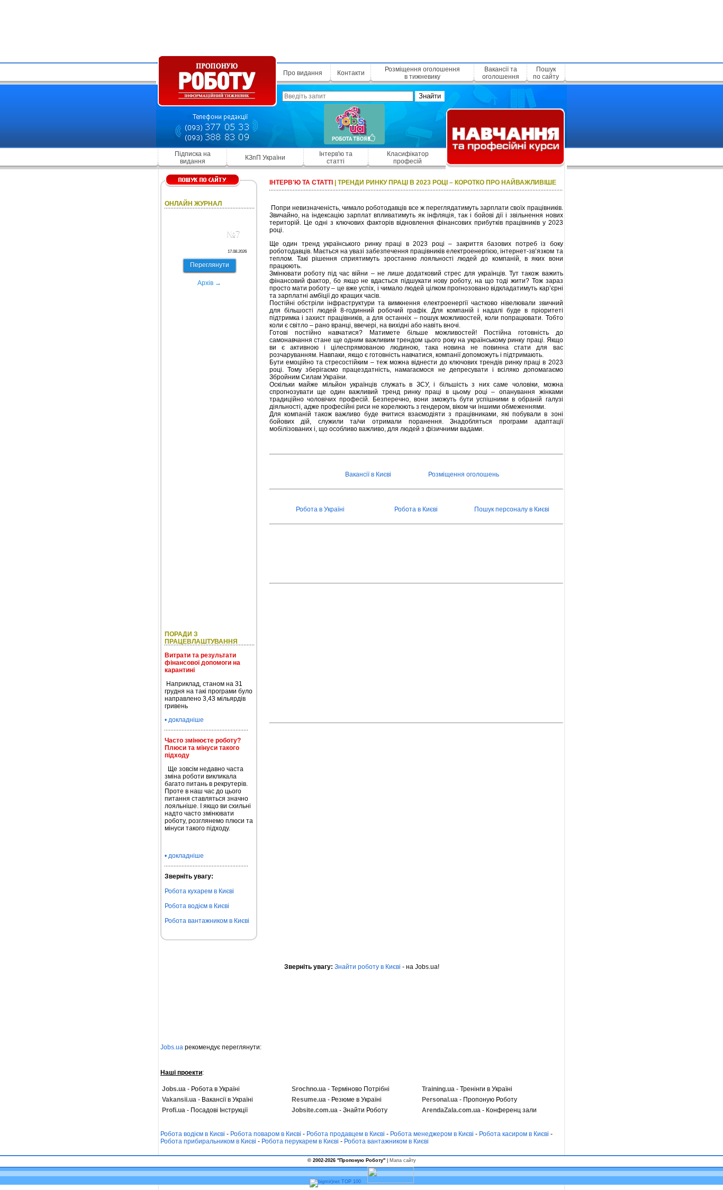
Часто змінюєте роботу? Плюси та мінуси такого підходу (203, 748)
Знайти (430, 96)
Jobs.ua (171, 1047)
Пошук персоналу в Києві (511, 509)
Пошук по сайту (546, 73)
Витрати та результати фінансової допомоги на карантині (202, 663)
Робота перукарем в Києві (300, 1141)
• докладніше (184, 720)
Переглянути (209, 265)
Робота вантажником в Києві (207, 920)
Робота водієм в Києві (197, 906)
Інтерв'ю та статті (336, 157)
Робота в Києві (416, 509)
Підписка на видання (193, 157)
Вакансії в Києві (368, 474)
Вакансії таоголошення (500, 73)
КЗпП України (265, 157)
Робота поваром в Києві (265, 1134)
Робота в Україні (320, 509)
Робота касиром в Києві (514, 1134)
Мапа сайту (403, 1160)
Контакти (351, 73)
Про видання (302, 73)
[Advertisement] (361, 29)
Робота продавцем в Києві (345, 1134)
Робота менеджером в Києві (432, 1134)
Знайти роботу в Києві (368, 967)
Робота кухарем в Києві (199, 891)
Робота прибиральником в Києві (208, 1141)
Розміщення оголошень (463, 474)
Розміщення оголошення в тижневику (422, 73)
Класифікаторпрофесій (408, 157)
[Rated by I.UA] (390, 1181)
